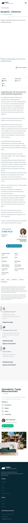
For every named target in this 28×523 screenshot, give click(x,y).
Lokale (3, 490)
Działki (3, 487)
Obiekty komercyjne (6, 493)
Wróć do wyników (5, 7)
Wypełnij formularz (8, 322)
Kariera (3, 503)
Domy (3, 485)
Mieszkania (4, 482)
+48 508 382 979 (23, 240)
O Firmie (3, 500)
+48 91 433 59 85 (23, 241)
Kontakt (3, 506)
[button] (26, 3)
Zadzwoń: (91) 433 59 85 (9, 343)
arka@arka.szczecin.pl (6, 518)
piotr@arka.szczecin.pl (21, 239)
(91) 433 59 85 (5, 516)
